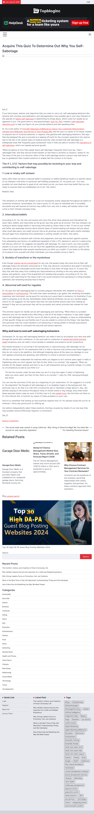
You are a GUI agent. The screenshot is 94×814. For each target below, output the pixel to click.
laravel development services (76, 775)
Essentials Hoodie (71, 744)
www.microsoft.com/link (74, 806)
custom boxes (70, 723)
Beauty (83, 716)
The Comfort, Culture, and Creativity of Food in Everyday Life (25, 568)
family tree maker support (74, 754)
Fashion (5, 635)
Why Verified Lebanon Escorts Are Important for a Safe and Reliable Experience (32, 572)
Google (67, 761)
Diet (3, 623)
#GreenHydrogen (71, 705)
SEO (81, 795)
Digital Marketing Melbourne (75, 730)
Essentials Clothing (72, 740)
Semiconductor (70, 795)
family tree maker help (73, 750)
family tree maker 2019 (73, 747)
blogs (67, 719)
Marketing (78, 778)
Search (5, 553)
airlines (86, 709)
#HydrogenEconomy (72, 709)
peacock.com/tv (71, 789)
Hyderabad (69, 768)
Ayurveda (5, 598)
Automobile (6, 594)
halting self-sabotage (24, 119)
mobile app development (74, 785)
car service (86, 719)
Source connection (10, 421)
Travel (4, 685)
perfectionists (22, 293)
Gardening (6, 648)
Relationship (6, 672)
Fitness (76, 757)
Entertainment (7, 631)
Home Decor (7, 660)
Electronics (80, 733)
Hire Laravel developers (74, 764)
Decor (4, 619)
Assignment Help (71, 716)
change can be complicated (26, 263)
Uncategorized (7, 689)
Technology (6, 681)
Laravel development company (76, 771)
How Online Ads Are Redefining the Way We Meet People (23, 584)
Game (4, 644)
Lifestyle (5, 664)
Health (75, 761)
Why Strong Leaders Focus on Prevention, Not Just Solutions (25, 576)
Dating (4, 615)
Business (5, 607)
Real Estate (6, 668)
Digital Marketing (71, 726)
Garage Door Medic (11, 465)
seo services (69, 799)
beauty (5, 602)
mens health (69, 782)
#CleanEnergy (77, 702)
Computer (6, 611)
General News (7, 652)
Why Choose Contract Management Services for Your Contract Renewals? (76, 468)
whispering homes (79, 802)
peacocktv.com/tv (72, 792)
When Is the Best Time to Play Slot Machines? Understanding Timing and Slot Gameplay (35, 580)
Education (6, 627)
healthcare (85, 761)
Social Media (7, 677)
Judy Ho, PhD (56, 121)
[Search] (90, 34)
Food (4, 640)
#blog (67, 702)
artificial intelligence (72, 712)
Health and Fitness (9, 656)
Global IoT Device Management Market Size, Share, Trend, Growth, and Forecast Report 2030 (46, 452)
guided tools (60, 393)
